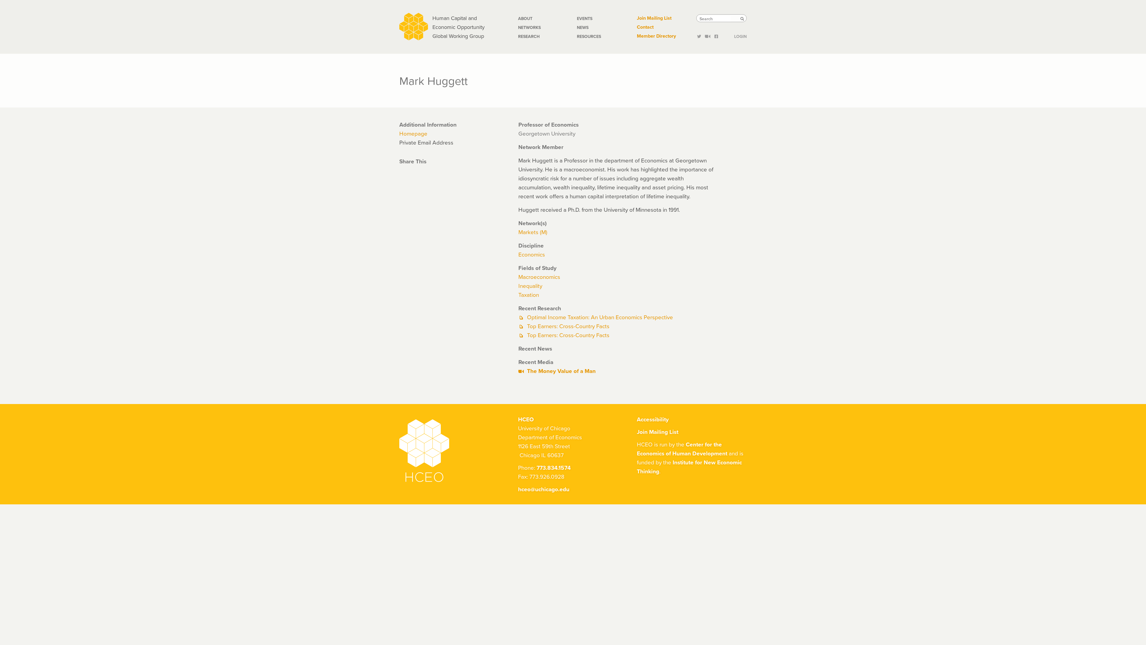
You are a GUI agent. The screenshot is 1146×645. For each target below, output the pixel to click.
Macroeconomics (539, 277)
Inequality (530, 286)
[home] (413, 26)
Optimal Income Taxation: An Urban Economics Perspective (600, 317)
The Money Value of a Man (561, 371)
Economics (531, 254)
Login (740, 35)
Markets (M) (532, 232)
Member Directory (656, 36)
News (583, 27)
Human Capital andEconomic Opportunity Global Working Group (458, 27)
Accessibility (653, 419)
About (525, 19)
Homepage (413, 133)
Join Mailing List (654, 18)
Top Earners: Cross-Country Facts (568, 326)
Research (529, 36)
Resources (589, 36)
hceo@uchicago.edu (543, 489)
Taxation (528, 295)
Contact (645, 27)
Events (584, 19)
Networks (529, 27)
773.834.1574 (554, 467)
